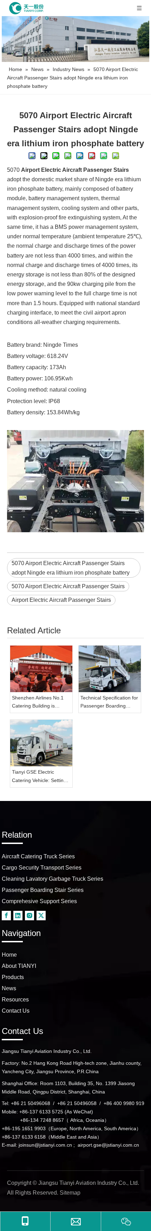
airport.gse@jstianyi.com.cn (108, 1145)
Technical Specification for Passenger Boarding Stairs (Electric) (109, 703)
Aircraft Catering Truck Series (38, 856)
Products (13, 977)
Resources (15, 1000)
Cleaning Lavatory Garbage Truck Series (52, 879)
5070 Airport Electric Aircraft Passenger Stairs (68, 586)
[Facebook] (6, 915)
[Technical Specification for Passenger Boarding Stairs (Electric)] (110, 669)
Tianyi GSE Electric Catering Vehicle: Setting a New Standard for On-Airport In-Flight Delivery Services (41, 777)
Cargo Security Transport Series (41, 868)
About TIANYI (19, 966)
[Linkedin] (17, 915)
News (9, 988)
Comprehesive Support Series (39, 901)
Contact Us (15, 1011)
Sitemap (70, 1193)
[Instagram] (29, 915)
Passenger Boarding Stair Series (43, 890)
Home (9, 955)
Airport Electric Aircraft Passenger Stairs (61, 600)
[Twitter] (41, 915)
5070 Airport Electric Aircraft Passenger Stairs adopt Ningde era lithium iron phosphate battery (71, 568)
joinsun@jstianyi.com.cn (45, 1145)
